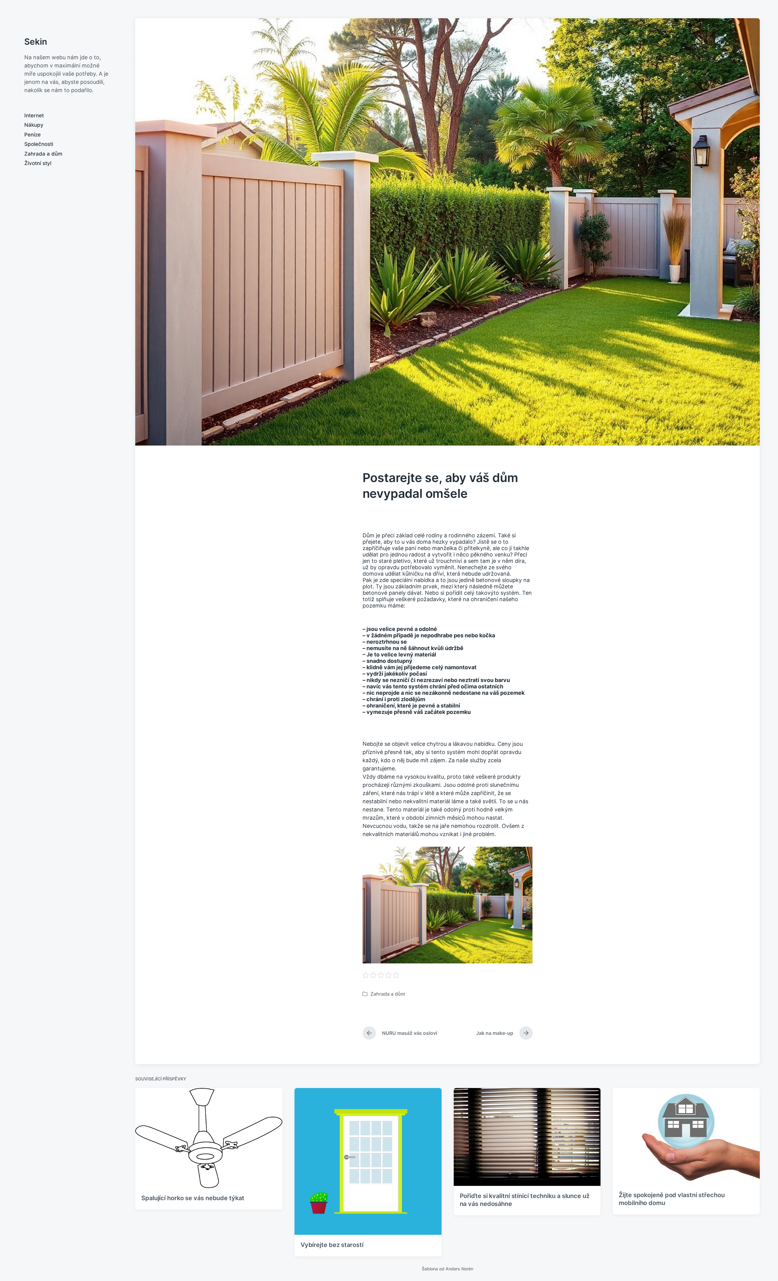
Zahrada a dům (43, 154)
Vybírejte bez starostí (332, 1244)
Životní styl (37, 163)
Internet (34, 115)
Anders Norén (459, 1268)
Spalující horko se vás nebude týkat (192, 1198)
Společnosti (38, 144)
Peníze (32, 135)
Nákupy (33, 125)
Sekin (35, 41)
